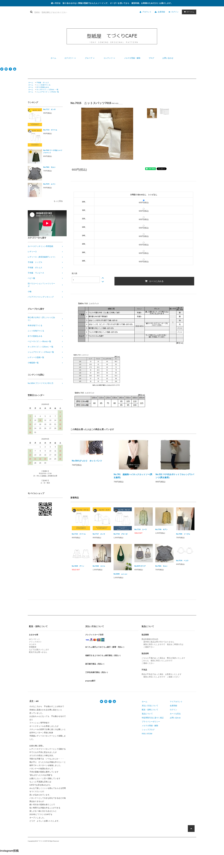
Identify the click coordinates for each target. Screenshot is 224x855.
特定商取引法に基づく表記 (153, 718)
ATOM (149, 734)
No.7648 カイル (99, 566)
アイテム (190, 12)
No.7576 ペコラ (182, 561)
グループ (88, 58)
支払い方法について (150, 706)
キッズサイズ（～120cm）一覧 (47, 89)
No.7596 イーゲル (183, 534)
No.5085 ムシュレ (120, 574)
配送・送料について (150, 710)
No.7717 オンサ (49, 109)
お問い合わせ (167, 58)
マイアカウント (176, 702)
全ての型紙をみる (42, 87)
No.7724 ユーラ (140, 529)
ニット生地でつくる (43, 85)
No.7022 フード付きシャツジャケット (52, 151)
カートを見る (175, 714)
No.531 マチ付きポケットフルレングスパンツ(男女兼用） (175, 476)
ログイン (175, 12)
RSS (143, 734)
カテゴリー (69, 58)
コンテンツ (108, 58)
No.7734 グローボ (120, 534)
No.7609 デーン (78, 566)
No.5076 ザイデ (140, 566)
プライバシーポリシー (151, 722)
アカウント (146, 12)
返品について (147, 714)
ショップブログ (148, 730)
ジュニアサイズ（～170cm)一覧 (47, 92)
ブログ (151, 58)
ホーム (53, 58)
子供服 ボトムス (42, 82)
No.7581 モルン (49, 167)
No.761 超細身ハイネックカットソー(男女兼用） (133, 476)
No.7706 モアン (161, 529)
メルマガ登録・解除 (132, 58)
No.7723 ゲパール (50, 130)
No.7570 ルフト (49, 184)
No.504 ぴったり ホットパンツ (88, 461)
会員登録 (161, 12)
